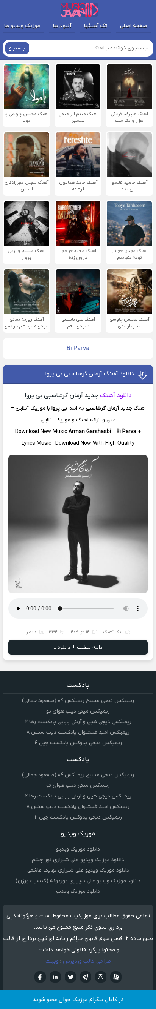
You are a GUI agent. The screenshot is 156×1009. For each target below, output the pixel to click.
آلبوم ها (62, 25)
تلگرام (85, 977)
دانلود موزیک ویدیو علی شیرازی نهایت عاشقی (78, 870)
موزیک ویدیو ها (22, 25)
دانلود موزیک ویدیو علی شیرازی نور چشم (78, 859)
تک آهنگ (112, 632)
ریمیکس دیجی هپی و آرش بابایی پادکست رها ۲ (78, 721)
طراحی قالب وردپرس (87, 961)
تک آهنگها (95, 25)
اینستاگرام (100, 977)
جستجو (17, 48)
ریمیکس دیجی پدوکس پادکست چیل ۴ (78, 742)
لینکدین (55, 977)
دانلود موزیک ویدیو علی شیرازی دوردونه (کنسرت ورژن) (78, 881)
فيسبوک (40, 977)
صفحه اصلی (133, 25)
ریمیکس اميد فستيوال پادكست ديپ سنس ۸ (78, 732)
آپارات (116, 977)
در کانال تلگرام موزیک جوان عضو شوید (78, 999)
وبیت (52, 961)
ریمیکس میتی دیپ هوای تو (78, 711)
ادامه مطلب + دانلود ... (78, 647)
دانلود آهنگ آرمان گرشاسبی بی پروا (89, 374)
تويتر (70, 977)
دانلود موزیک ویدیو (78, 849)
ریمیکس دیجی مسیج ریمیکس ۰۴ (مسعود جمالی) (78, 700)
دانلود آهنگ (116, 396)
